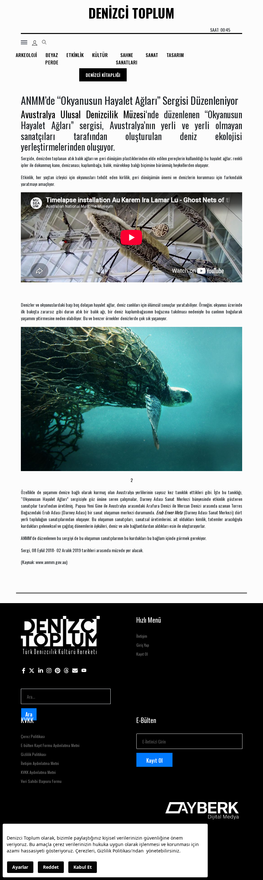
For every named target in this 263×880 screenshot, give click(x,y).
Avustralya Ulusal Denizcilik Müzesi (83, 114)
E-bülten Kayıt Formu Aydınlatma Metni (50, 745)
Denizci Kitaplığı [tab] (103, 74)
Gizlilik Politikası (33, 754)
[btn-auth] (34, 43)
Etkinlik (75, 54)
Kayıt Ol (142, 654)
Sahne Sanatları (126, 58)
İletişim (141, 636)
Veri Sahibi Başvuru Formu (41, 781)
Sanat (152, 54)
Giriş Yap (142, 645)
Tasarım (175, 54)
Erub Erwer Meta (169, 512)
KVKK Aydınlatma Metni (38, 772)
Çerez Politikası (33, 736)
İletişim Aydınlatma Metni (40, 763)
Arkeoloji (26, 54)
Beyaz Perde (51, 58)
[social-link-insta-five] (84, 670)
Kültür (100, 54)
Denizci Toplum (131, 12)
